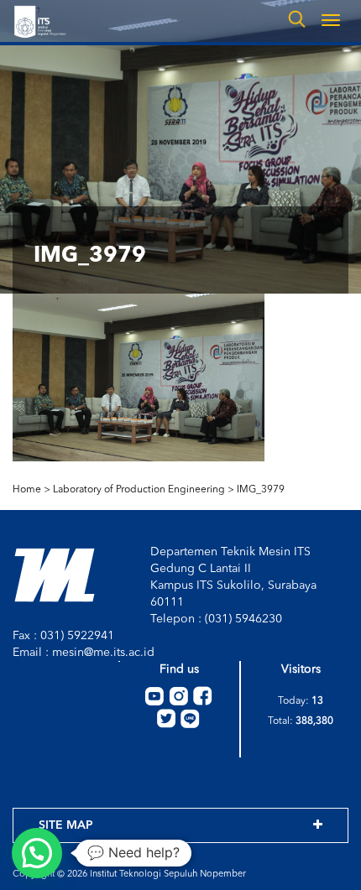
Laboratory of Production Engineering (139, 490)
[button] (37, 853)
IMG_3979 (261, 490)
